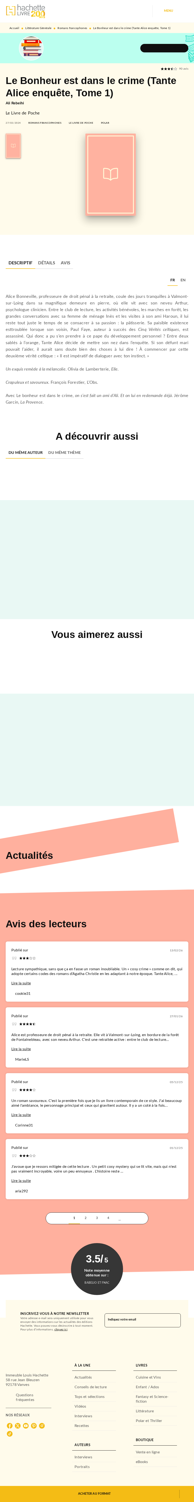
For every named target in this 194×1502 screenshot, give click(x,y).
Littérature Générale (38, 28)
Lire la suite (21, 983)
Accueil (14, 28)
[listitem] (10, 1426)
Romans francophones (72, 28)
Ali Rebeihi (15, 103)
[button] (164, 48)
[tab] (20, 263)
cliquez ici (60, 1329)
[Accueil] (25, 11)
